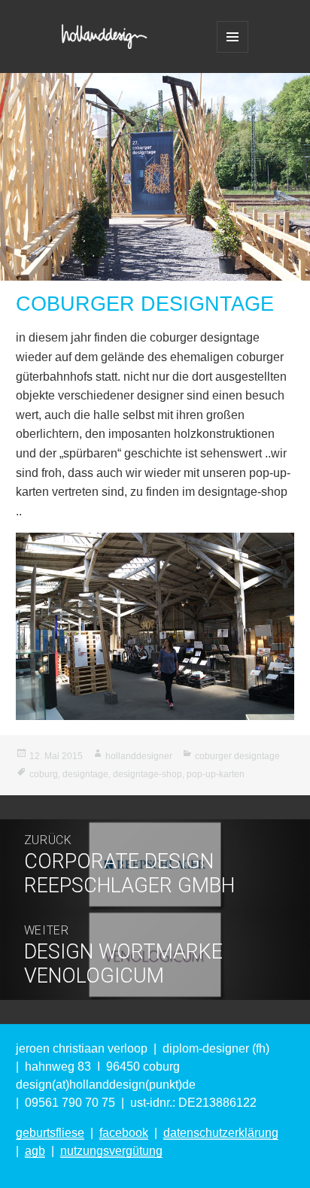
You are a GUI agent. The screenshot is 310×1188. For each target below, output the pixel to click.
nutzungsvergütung (111, 1150)
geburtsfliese (50, 1132)
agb (35, 1150)
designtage (85, 774)
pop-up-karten (216, 774)
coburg (43, 774)
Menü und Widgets (232, 37)
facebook (123, 1132)
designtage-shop (147, 774)
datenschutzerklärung (220, 1132)
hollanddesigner (138, 756)
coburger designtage (237, 756)
